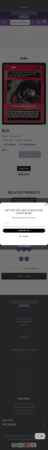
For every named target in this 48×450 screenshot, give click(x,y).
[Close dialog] (46, 204)
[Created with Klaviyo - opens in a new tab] (24, 246)
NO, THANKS (24, 236)
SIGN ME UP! (24, 230)
